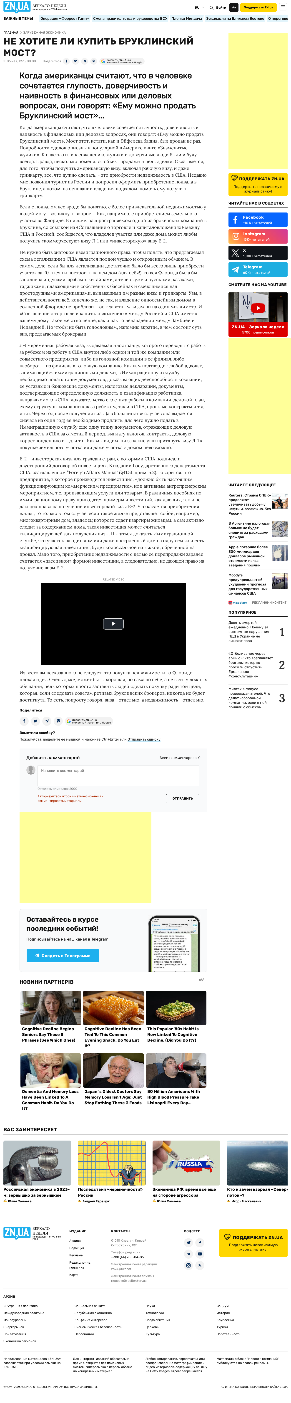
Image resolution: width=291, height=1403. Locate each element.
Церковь (152, 1327)
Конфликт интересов (91, 1320)
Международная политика (23, 1313)
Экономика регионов (19, 1341)
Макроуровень (14, 1320)
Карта (73, 1275)
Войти (221, 8)
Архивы (75, 1241)
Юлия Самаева (20, 1201)
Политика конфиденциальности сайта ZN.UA (253, 1386)
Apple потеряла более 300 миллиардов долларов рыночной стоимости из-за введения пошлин (248, 556)
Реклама (76, 1255)
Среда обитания (158, 1320)
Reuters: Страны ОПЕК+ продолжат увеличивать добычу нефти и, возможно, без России (249, 504)
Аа (234, 7)
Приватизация (14, 1334)
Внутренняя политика (20, 1306)
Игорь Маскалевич (246, 1201)
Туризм (222, 1327)
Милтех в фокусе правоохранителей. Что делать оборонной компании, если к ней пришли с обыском (249, 698)
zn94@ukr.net (121, 1269)
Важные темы (18, 18)
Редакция (77, 1248)
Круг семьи (225, 1320)
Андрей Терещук (96, 1201)
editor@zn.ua (137, 1281)
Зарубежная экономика (93, 1313)
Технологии (155, 1313)
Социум (223, 1306)
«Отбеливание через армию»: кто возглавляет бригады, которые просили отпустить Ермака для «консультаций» (250, 664)
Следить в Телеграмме (66, 955)
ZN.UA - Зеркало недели (258, 326)
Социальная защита (90, 1306)
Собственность (228, 1334)
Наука (150, 1306)
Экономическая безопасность (98, 1327)
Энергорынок (13, 1327)
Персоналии (84, 1334)
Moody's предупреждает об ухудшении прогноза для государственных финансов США (248, 584)
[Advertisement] (85, 857)
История (223, 1313)
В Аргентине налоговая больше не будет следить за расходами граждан (249, 530)
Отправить (183, 798)
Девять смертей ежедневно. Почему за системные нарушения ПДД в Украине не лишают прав (248, 631)
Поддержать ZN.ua (258, 7)
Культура (153, 1334)
